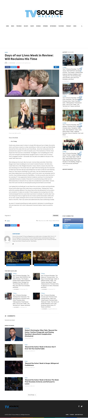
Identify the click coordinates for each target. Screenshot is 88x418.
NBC (47, 220)
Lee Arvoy (16, 289)
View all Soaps (31, 394)
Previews (19, 26)
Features (61, 26)
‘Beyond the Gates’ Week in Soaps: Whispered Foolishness (42, 364)
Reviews (38, 26)
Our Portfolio (79, 414)
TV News (15, 273)
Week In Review (56, 220)
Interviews (53, 26)
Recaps (26, 26)
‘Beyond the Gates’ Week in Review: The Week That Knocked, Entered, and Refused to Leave (42, 382)
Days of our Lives (42, 220)
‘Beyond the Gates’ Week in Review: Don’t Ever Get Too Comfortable (40, 348)
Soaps (32, 26)
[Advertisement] (44, 38)
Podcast (68, 26)
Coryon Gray (12, 62)
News (12, 26)
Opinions (45, 26)
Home (7, 26)
